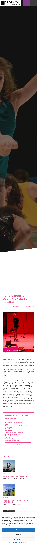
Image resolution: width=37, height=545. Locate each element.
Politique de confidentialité (18, 542)
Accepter (18, 529)
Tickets (18, 444)
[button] (34, 514)
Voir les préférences (18, 539)
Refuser (18, 534)
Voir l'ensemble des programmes (22, 306)
